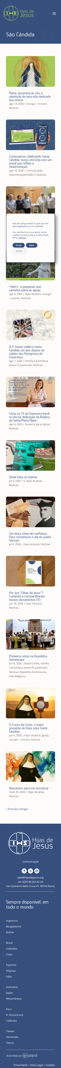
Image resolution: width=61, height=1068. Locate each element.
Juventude (26, 365)
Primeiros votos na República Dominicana (28, 658)
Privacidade (20, 1065)
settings (22, 238)
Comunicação (34, 170)
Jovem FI (14, 365)
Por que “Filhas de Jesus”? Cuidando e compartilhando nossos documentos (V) (27, 596)
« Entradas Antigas (17, 809)
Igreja (46, 424)
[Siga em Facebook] (24, 870)
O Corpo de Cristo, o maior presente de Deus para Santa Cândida (28, 728)
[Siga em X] (30, 870)
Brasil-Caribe (31, 663)
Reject (31, 245)
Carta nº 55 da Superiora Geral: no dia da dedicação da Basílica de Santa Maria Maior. (29, 417)
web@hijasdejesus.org (30, 877)
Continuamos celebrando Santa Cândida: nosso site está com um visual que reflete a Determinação (30, 161)
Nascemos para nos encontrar (29, 788)
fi (35, 174)
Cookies (50, 1065)
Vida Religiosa (17, 676)
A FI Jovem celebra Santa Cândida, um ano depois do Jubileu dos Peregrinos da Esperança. (26, 352)
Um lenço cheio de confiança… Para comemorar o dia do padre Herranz (30, 537)
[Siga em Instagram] (36, 870)
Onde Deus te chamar (23, 477)
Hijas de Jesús (33, 294)
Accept (19, 245)
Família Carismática (36, 361)
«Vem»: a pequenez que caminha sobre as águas (25, 288)
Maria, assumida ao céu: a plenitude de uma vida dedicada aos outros (30, 96)
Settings (19, 251)
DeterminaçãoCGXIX (21, 174)
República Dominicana (33, 672)
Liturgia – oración (36, 103)
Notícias (14, 108)
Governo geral (33, 424)
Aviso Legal (36, 1065)
